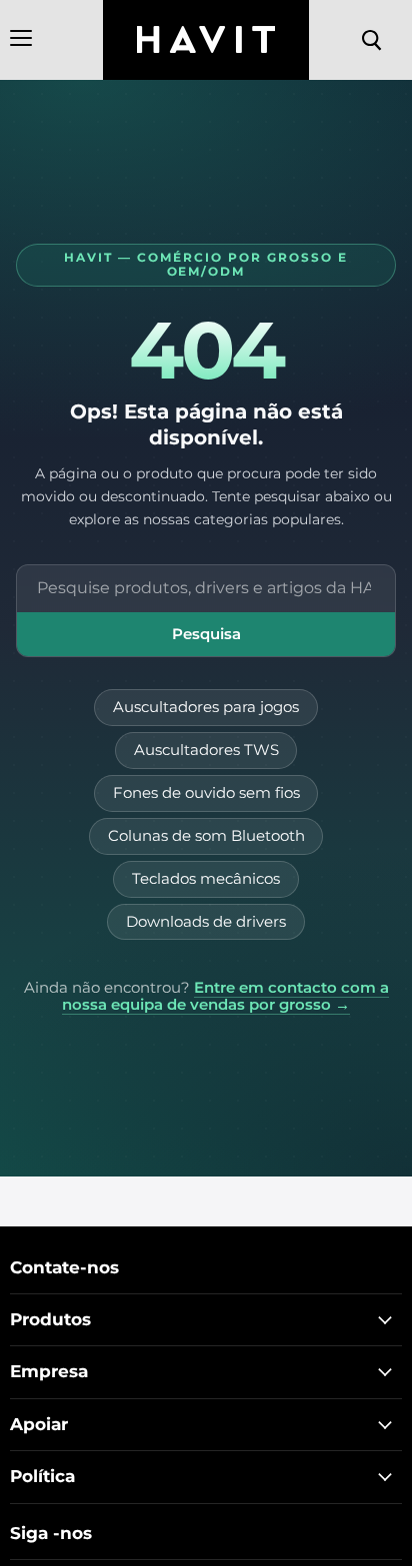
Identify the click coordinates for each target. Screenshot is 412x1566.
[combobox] (206, 588)
